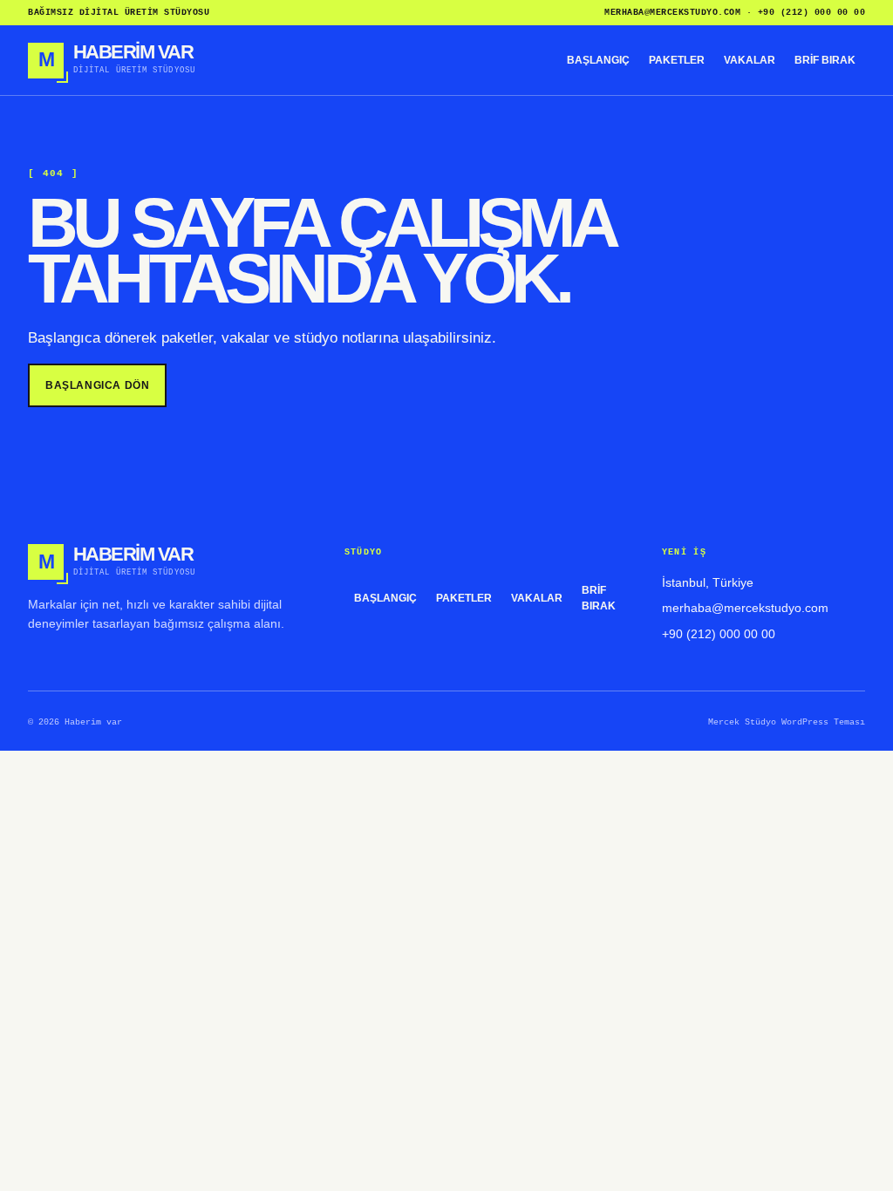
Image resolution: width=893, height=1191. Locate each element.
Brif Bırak (825, 60)
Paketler (677, 60)
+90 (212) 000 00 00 (812, 12)
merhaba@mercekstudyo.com (672, 12)
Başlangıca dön (97, 385)
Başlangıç (598, 60)
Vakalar (749, 60)
